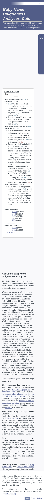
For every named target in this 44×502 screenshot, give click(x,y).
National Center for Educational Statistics (18, 402)
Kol (13, 218)
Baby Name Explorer (25, 467)
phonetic (8, 407)
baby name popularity (21, 389)
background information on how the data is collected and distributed (18, 395)
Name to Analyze (11, 92)
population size (8, 392)
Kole (14, 220)
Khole (14, 212)
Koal (14, 214)
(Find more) (11, 223)
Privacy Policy (10, 493)
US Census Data (11, 418)
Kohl (14, 216)
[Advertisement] (22, 59)
